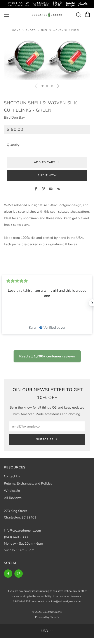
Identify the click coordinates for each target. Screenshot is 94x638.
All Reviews (12, 498)
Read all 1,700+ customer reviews (47, 356)
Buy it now (47, 175)
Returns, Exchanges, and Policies (28, 483)
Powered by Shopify (47, 617)
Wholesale (12, 490)
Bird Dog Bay (14, 117)
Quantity (13, 145)
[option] (47, 58)
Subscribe (45, 439)
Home (16, 30)
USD (44, 631)
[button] (43, 86)
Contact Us (12, 476)
